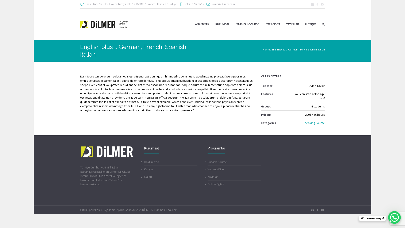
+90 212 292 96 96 (194, 3)
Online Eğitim (216, 184)
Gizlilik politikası (90, 210)
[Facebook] (317, 4)
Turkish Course (217, 162)
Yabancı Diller (216, 169)
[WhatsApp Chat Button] (394, 217)
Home (266, 49)
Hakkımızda (151, 162)
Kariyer (148, 169)
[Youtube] (322, 4)
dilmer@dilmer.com (223, 3)
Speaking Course (314, 123)
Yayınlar (213, 177)
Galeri (148, 177)
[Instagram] (312, 4)
